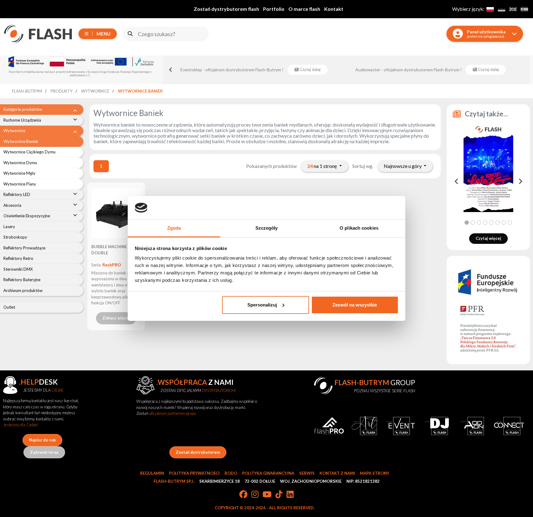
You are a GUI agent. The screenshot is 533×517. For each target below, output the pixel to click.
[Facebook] (243, 494)
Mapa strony (374, 473)
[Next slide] (520, 181)
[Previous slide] (171, 70)
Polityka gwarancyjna (268, 473)
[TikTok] (279, 494)
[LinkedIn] (290, 494)
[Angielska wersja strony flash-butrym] (513, 9)
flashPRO (111, 264)
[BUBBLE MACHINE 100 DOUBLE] (116, 213)
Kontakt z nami (337, 473)
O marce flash (304, 9)
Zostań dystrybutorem (198, 452)
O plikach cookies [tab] (359, 228)
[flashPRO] (329, 426)
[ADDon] (473, 426)
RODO (231, 473)
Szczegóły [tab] (266, 228)
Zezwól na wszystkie (355, 304)
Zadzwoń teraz (44, 452)
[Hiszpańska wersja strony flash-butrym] (524, 9)
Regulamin (152, 473)
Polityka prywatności (194, 473)
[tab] (467, 222)
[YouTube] (266, 494)
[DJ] (437, 426)
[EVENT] (401, 426)
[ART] (365, 426)
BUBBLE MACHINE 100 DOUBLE (113, 249)
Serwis (307, 473)
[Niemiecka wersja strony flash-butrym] (501, 9)
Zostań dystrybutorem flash (226, 9)
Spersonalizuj (262, 304)
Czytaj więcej (488, 238)
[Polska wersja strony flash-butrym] (490, 9)
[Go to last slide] (456, 181)
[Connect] (509, 426)
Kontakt (333, 9)
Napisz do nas (42, 439)
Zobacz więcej (116, 317)
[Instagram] (254, 494)
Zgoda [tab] (174, 228)
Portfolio (273, 9)
